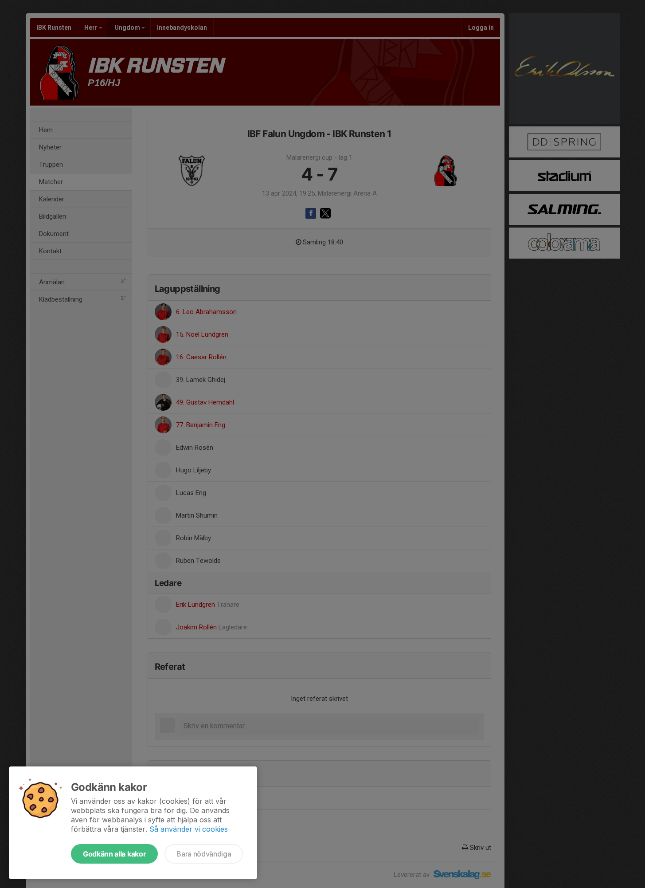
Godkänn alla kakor (114, 853)
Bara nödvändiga (203, 853)
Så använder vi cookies (188, 829)
